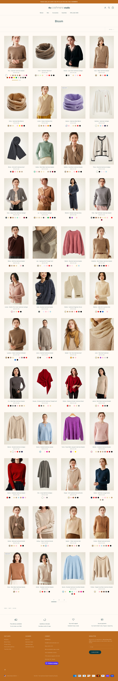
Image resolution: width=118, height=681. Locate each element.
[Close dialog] (91, 316)
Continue (76, 355)
